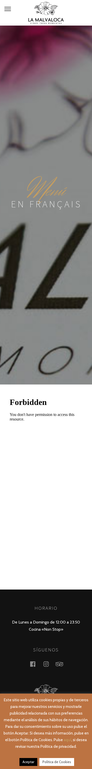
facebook (36, 664)
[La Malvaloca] (46, 13)
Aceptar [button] (28, 762)
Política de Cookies (56, 762)
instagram (49, 664)
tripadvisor (62, 664)
